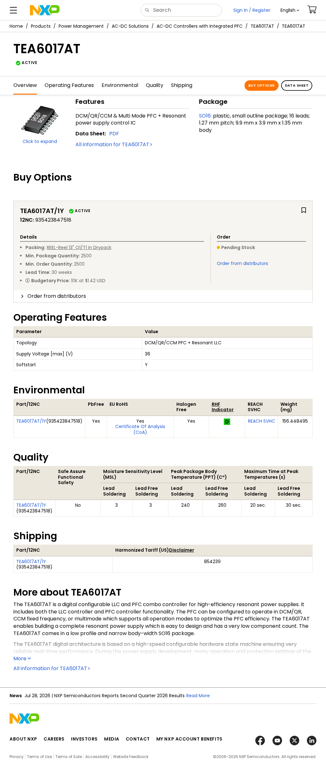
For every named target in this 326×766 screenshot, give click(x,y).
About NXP (23, 739)
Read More (202, 695)
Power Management (81, 26)
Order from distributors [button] (56, 296)
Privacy (17, 756)
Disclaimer (181, 550)
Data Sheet (296, 85)
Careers (54, 739)
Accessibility (97, 756)
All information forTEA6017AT (112, 144)
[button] (290, 10)
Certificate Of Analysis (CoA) (140, 429)
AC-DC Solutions (130, 26)
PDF (114, 133)
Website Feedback (130, 756)
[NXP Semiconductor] (45, 10)
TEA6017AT (262, 26)
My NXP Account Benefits (189, 739)
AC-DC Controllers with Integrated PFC (200, 26)
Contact (138, 739)
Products (41, 26)
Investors (84, 739)
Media (111, 739)
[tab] (163, 296)
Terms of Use (39, 756)
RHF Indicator (223, 407)
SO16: (205, 115)
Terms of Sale (68, 756)
